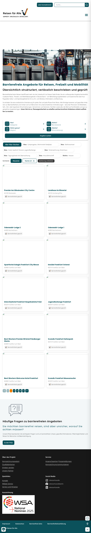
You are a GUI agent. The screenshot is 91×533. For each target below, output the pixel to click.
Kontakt (5, 480)
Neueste (16, 161)
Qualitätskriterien (8, 464)
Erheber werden (8, 467)
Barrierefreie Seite (35, 524)
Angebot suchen (45, 136)
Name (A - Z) (29, 161)
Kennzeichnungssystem (10, 461)
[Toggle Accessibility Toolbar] (87, 523)
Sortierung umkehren (46, 161)
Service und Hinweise (10, 487)
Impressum (6, 524)
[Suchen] (87, 5)
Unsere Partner (7, 471)
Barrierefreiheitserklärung (56, 524)
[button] (86, 15)
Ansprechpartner (52, 461)
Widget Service (7, 484)
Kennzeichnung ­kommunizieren (57, 464)
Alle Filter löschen (12, 144)
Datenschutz (19, 524)
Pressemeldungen (65, 461)
